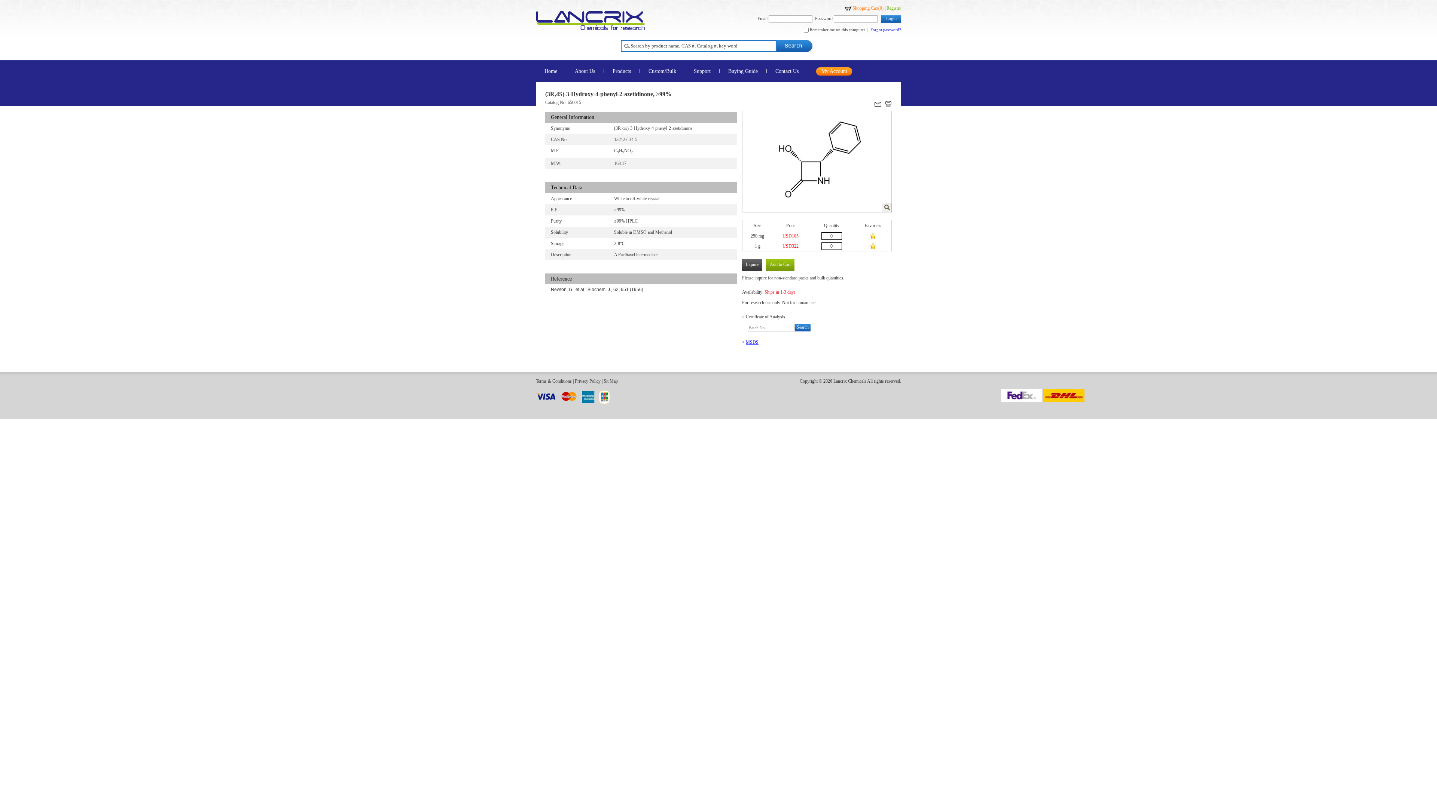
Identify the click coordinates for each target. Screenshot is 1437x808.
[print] (888, 103)
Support (702, 71)
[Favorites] (873, 235)
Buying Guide (743, 71)
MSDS (752, 342)
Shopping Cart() (868, 8)
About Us (585, 71)
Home (550, 71)
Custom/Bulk (662, 71)
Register (894, 8)
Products (622, 71)
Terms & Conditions (554, 381)
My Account (834, 71)
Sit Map (611, 381)
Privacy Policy (588, 381)
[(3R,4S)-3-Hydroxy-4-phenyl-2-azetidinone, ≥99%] (886, 207)
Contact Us (787, 71)
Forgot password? (885, 29)
